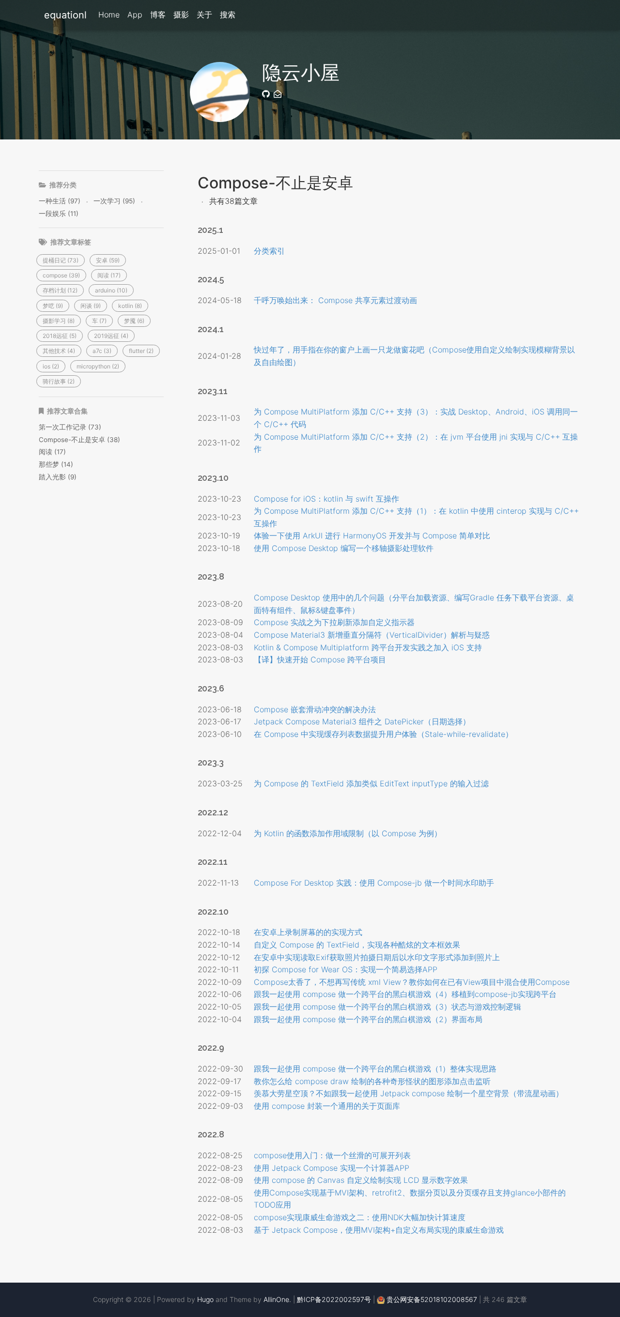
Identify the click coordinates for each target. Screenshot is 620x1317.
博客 (158, 14)
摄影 (181, 14)
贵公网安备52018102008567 (432, 1299)
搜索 (227, 14)
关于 (204, 14)
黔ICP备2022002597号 (334, 1299)
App (134, 14)
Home (109, 14)
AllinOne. (277, 1299)
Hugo (205, 1299)
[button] (60, 260)
